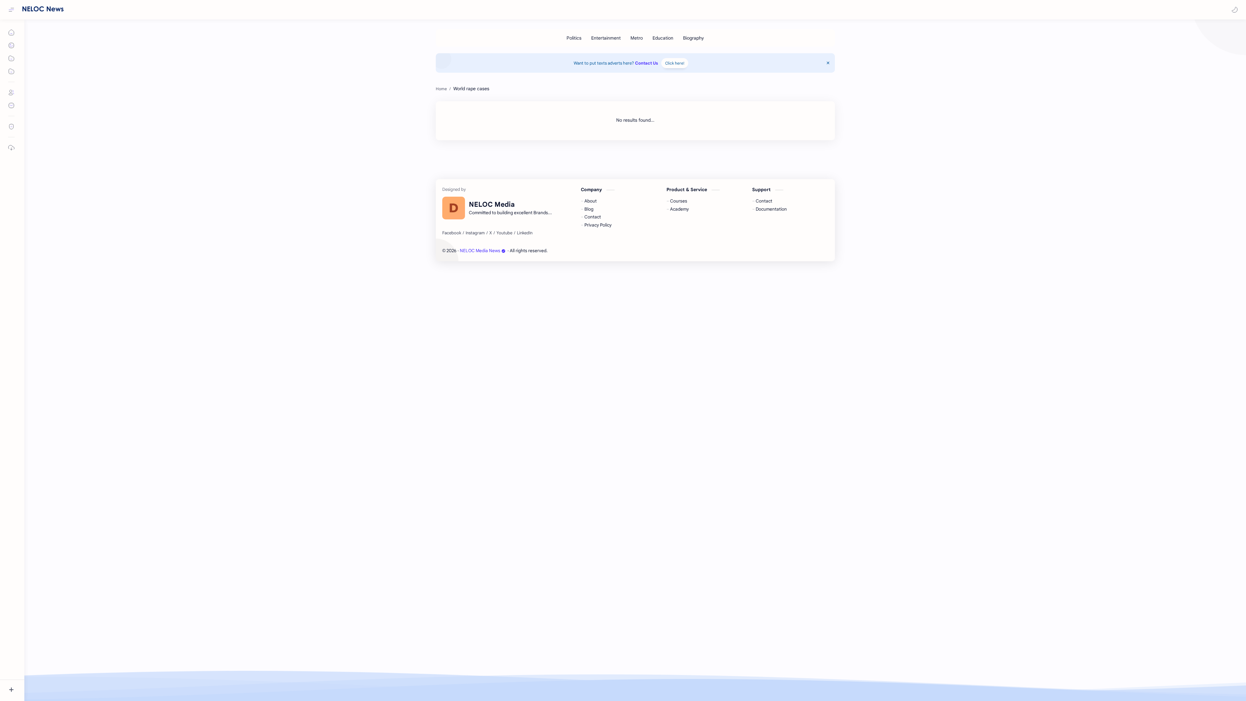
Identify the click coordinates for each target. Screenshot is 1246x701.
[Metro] (636, 37)
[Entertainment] (606, 37)
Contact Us (646, 63)
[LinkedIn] (524, 233)
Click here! (674, 63)
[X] (490, 233)
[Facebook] (451, 233)
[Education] (663, 37)
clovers (583, 250)
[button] (1235, 10)
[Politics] (574, 37)
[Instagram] (475, 233)
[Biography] (693, 37)
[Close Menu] (828, 63)
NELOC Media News (480, 250)
